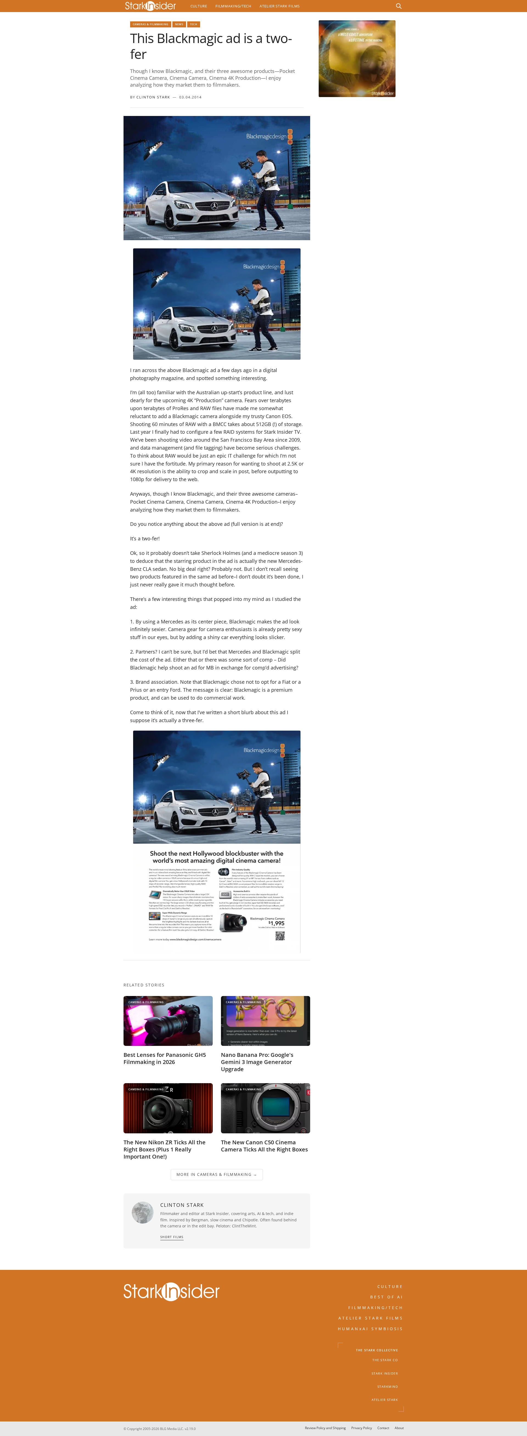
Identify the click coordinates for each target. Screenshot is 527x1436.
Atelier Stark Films (280, 6)
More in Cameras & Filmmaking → (216, 1174)
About (399, 1428)
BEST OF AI (387, 1296)
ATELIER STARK (385, 1400)
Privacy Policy (361, 1428)
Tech (193, 24)
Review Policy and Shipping (325, 1428)
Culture (198, 6)
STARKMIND (387, 1387)
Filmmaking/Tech (233, 6)
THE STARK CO (385, 1360)
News (179, 24)
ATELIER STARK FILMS (371, 1318)
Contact (383, 1428)
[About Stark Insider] (357, 58)
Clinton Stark (153, 97)
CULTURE (390, 1286)
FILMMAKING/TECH (376, 1307)
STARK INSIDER (385, 1373)
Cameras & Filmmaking (151, 24)
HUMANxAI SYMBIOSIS (371, 1328)
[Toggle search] (399, 6)
